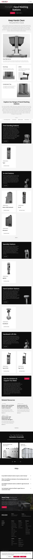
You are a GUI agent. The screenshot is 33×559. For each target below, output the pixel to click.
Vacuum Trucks (13, 532)
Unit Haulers (12, 533)
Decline (16, 556)
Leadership (12, 541)
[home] (5, 1)
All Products (12, 522)
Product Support (20, 546)
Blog (26, 522)
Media (26, 524)
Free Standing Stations (7, 119)
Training (27, 527)
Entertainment (20, 522)
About (12, 540)
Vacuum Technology (14, 531)
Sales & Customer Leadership (20, 542)
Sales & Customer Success (20, 540)
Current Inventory (13, 523)
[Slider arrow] (30, 119)
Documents (27, 523)
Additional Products (13, 536)
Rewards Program (28, 529)
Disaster (19, 526)
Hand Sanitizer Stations (27, 119)
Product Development (14, 543)
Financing (27, 528)
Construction (20, 525)
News (12, 544)
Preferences (9, 556)
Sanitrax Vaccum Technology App (28, 532)
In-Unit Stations (14, 119)
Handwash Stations (13, 526)
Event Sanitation (20, 527)
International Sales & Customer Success (21, 544)
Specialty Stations (20, 119)
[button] (30, 1)
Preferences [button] (12, 554)
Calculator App (27, 530)
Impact (12, 542)
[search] (29, 2)
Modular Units (13, 529)
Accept (23, 556)
